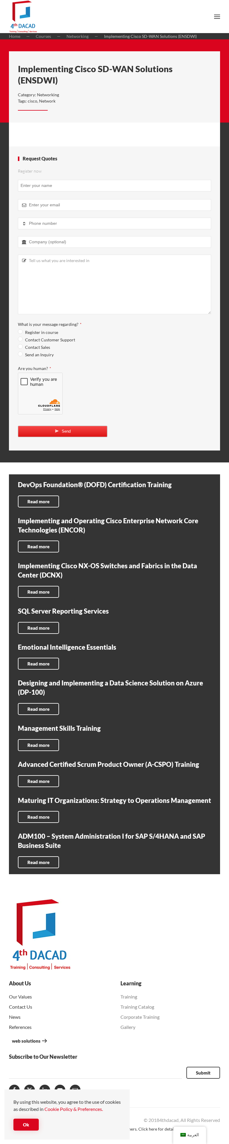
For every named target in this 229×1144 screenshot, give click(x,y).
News (15, 1017)
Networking (48, 94)
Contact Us (20, 1007)
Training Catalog (137, 1007)
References (20, 1027)
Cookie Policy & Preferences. (73, 1109)
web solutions (26, 1041)
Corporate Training (140, 1017)
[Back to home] (23, 16)
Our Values (20, 996)
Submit (203, 1072)
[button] (217, 17)
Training (128, 996)
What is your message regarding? (49, 324)
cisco (32, 100)
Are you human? (34, 368)
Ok (26, 1124)
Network (47, 100)
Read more (38, 501)
